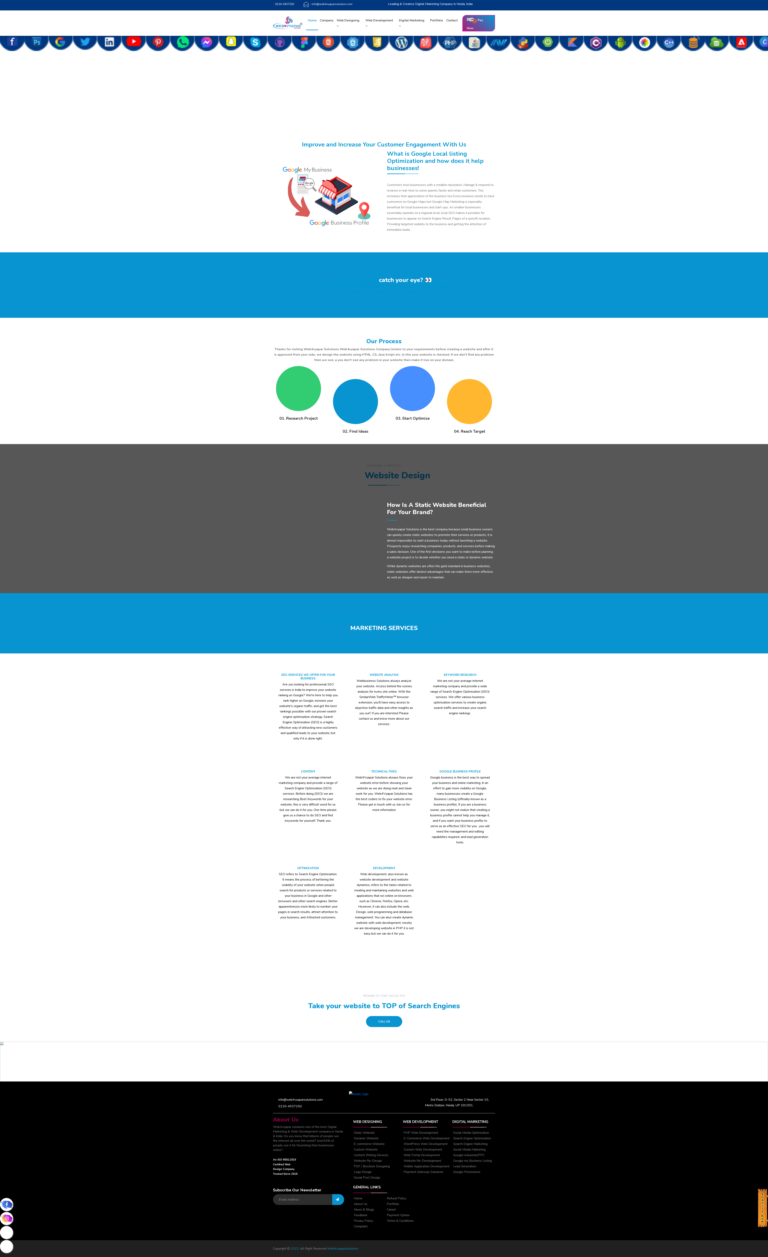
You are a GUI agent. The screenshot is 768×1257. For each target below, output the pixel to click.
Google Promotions (466, 1172)
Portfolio (436, 20)
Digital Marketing (411, 20)
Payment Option (398, 1215)
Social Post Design (366, 1177)
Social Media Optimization (470, 1133)
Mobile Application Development (426, 1166)
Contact (452, 20)
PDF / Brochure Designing (371, 1166)
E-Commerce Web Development (426, 1138)
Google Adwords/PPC (468, 1155)
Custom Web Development (422, 1149)
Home (312, 20)
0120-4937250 (289, 1106)
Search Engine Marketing (470, 1144)
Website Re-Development (422, 1161)
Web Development (379, 20)
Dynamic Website (366, 1138)
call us (384, 1021)
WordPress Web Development (425, 1144)
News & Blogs (363, 1209)
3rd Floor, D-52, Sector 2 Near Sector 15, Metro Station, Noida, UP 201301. (457, 1102)
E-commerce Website (369, 1144)
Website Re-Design (367, 1161)
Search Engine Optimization (471, 1138)
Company (326, 20)
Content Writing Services (370, 1155)
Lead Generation (464, 1166)
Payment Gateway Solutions (423, 1172)
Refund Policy (396, 1198)
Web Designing (348, 20)
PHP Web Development (420, 1133)
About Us (360, 1204)
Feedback (360, 1215)
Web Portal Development (421, 1155)
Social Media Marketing (469, 1149)
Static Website (364, 1133)
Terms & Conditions (400, 1221)
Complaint (360, 1226)
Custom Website (365, 1149)
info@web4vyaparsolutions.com (300, 1099)
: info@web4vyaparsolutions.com (330, 4)
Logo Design (362, 1172)
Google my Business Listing (472, 1161)
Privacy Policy (363, 1221)
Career (391, 1209)
